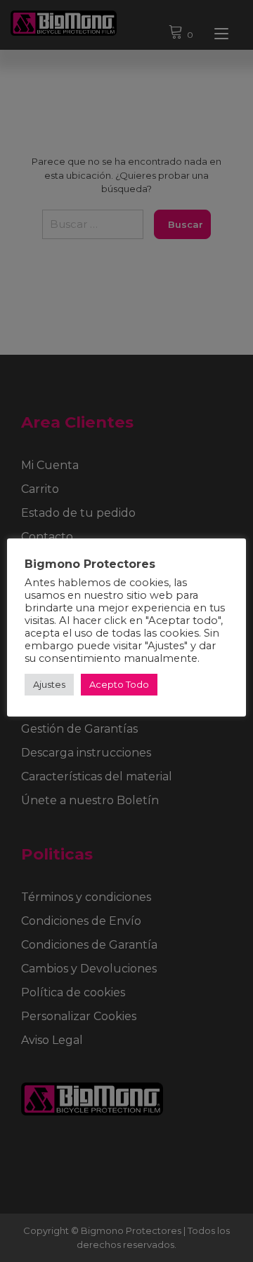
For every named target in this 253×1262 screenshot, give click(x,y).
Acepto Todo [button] (119, 684)
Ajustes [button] (49, 684)
